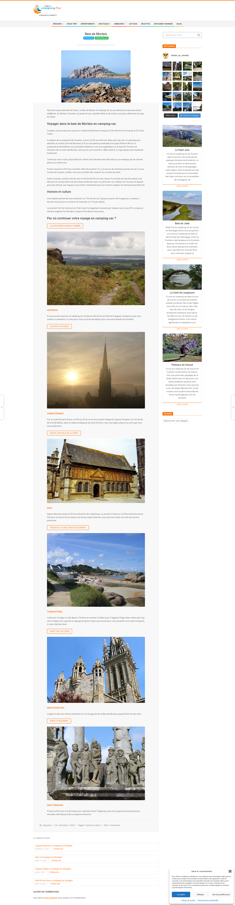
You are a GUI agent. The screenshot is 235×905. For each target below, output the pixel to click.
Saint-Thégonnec (59, 721)
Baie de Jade (182, 223)
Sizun (49, 507)
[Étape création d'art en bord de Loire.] (177, 76)
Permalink (58, 849)
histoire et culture (93, 825)
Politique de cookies (188, 900)
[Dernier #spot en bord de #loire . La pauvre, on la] (197, 66)
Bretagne (88, 38)
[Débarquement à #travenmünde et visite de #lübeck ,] (177, 106)
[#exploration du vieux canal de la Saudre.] (187, 86)
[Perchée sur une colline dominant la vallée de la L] (197, 86)
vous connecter (51, 897)
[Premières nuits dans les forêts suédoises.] (197, 106)
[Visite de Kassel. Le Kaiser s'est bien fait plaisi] (167, 106)
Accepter (181, 894)
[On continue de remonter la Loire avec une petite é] (167, 76)
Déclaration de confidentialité (208, 900)
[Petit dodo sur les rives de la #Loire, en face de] (167, 96)
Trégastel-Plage (54, 611)
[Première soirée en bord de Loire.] (197, 96)
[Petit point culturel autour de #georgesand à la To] (167, 86)
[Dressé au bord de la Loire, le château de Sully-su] (177, 96)
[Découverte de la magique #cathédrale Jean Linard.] (177, 86)
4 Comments (114, 825)
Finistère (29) (101, 38)
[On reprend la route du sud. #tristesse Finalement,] (187, 106)
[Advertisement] (156, 10)
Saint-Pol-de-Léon (59, 631)
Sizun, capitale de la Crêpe (64, 433)
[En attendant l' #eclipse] (167, 66)
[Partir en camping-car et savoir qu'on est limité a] (197, 76)
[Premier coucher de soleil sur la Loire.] (187, 96)
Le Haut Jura (182, 149)
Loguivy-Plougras (59, 326)
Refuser (200, 894)
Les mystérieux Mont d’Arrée (65, 226)
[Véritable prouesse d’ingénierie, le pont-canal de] (187, 76)
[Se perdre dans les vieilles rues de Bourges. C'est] (177, 66)
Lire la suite (182, 186)
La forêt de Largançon (182, 292)
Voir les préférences (221, 894)
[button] (230, 871)
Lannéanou (52, 309)
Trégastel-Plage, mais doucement (68, 527)
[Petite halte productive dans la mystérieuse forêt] (187, 66)
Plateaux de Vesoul (182, 364)
